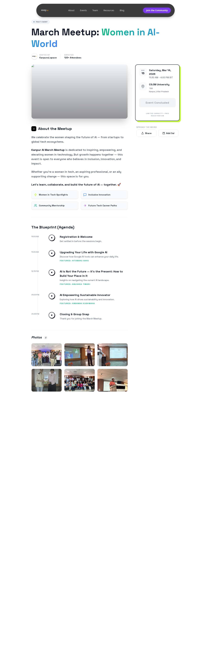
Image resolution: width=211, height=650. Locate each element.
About (71, 10)
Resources (108, 10)
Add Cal (170, 133)
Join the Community (157, 10)
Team (95, 10)
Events (83, 10)
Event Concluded (157, 102)
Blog (122, 10)
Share (148, 133)
